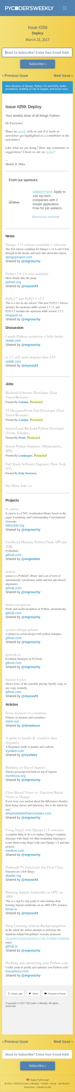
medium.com (14, 851)
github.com (13, 555)
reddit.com (13, 340)
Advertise (29, 1087)
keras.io (11, 909)
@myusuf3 (29, 286)
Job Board (63, 1083)
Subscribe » (37, 63)
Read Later (17, 994)
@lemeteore (30, 725)
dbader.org (13, 875)
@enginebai (30, 559)
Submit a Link (44, 1087)
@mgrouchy (30, 261)
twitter (50, 152)
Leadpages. (26, 455)
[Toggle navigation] (65, 8)
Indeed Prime (42, 192)
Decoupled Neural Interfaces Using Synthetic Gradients (37, 938)
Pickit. (22, 437)
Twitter (45, 1083)
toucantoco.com (17, 971)
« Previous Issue (15, 75)
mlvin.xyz (12, 721)
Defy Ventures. (28, 473)
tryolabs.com (14, 751)
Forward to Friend (57, 994)
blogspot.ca (13, 315)
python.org (13, 282)
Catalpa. (24, 402)
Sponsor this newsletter (45, 216)
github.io (11, 946)
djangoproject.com (18, 257)
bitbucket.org (14, 525)
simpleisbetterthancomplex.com (28, 813)
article (22, 131)
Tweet (35, 994)
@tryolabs (29, 755)
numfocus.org (15, 776)
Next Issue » (63, 75)
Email (53, 1083)
